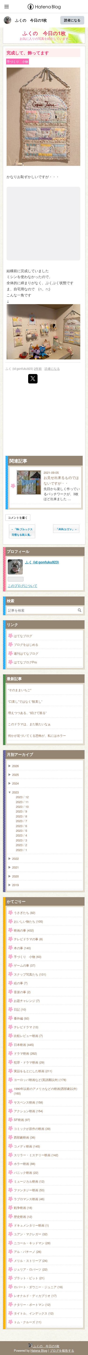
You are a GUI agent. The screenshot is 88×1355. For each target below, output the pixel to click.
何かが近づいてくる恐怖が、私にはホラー (37, 735)
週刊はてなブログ (26, 653)
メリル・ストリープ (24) (30, 1260)
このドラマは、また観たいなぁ (29, 724)
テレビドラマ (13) (26, 1027)
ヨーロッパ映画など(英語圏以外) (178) (40, 1079)
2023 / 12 (22, 797)
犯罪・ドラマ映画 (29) (29, 1062)
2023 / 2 (21, 845)
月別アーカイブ (20, 754)
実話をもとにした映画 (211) (33, 1071)
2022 (15, 858)
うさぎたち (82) (24, 912)
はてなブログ (23, 636)
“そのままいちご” (19, 690)
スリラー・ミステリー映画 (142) (36, 1155)
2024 (15, 783)
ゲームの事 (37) (24, 965)
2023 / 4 (21, 835)
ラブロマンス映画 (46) (29, 1199)
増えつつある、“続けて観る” (27, 712)
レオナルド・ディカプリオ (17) (35, 1295)
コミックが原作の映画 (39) (32, 1128)
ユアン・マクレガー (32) (30, 1234)
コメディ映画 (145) (27, 1146)
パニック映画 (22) (26, 1172)
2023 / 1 (21, 850)
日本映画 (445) (24, 1044)
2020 (15, 876)
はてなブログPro (25, 662)
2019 (15, 885)
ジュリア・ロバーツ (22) (30, 1269)
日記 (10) (20, 1009)
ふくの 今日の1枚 (31, 20)
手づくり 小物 (17, 61)
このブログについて (22, 585)
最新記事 (14, 678)
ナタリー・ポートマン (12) (32, 1304)
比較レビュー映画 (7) (28, 1035)
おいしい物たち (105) (28, 921)
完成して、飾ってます (28, 53)
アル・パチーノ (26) (27, 1251)
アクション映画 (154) (28, 1111)
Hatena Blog (39, 1350)
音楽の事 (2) (22, 992)
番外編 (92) (21, 1018)
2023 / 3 (21, 840)
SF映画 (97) (22, 1119)
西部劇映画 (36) (24, 1137)
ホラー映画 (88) (24, 1163)
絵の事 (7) (20, 983)
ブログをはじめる (26, 644)
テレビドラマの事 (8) (28, 939)
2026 (15, 766)
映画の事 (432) (24, 930)
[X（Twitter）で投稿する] (33, 378)
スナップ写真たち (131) (30, 974)
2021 (15, 867)
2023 (15, 792)
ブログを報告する (62, 1350)
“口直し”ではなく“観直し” (25, 701)
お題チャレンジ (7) (27, 1000)
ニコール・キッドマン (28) (32, 1243)
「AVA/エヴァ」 (66, 529)
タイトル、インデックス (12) (34, 1313)
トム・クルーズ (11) (27, 1322)
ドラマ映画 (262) (25, 1053)
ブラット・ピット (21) (29, 1278)
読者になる (72, 20)
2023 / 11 (22, 802)
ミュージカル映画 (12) (29, 1181)
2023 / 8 (21, 816)
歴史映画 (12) (23, 1216)
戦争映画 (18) (23, 1207)
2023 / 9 (21, 811)
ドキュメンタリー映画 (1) (31, 1225)
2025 (15, 774)
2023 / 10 (22, 806)
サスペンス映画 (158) (28, 1102)
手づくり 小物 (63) (27, 956)
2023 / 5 (21, 830)
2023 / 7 (21, 821)
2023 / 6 (21, 826)
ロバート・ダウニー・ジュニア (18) (38, 1287)
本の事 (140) (22, 948)
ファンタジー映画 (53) (29, 1190)
